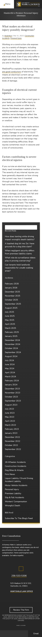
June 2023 (10, 413)
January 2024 (11, 384)
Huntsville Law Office (21, 591)
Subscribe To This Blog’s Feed (19, 518)
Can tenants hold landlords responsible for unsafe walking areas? (19, 267)
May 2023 (9, 417)
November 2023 (12, 392)
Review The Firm (21, 610)
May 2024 (9, 368)
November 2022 (12, 441)
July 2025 (9, 312)
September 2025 (13, 304)
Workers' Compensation (16, 501)
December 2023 (12, 388)
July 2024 (9, 360)
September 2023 (13, 400)
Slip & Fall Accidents (14, 497)
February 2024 (12, 380)
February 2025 (12, 332)
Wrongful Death (12, 505)
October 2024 (11, 348)
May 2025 (9, 320)
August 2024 (11, 356)
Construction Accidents (15, 466)
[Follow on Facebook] (21, 568)
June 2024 (10, 364)
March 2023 (10, 425)
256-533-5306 (19, 575)
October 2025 (11, 299)
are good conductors (11, 71)
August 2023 (11, 404)
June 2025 (10, 316)
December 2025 (12, 291)
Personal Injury (16, 38)
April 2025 (10, 324)
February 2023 (12, 429)
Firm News (10, 474)
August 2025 (11, 308)
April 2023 (10, 421)
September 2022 (13, 449)
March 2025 (10, 328)
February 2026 (12, 283)
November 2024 (12, 344)
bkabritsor (8, 36)
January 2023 (11, 433)
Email (36, 633)
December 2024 (12, 340)
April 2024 (10, 372)
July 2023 (9, 409)
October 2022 (11, 445)
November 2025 (12, 295)
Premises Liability (13, 493)
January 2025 (11, 336)
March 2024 (10, 376)
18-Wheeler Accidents (15, 462)
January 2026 (11, 287)
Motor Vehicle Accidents (16, 485)
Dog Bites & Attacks (14, 470)
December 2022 (12, 437)
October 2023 (11, 396)
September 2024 (13, 352)
